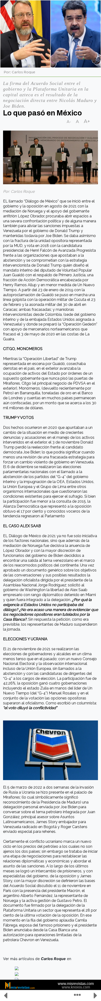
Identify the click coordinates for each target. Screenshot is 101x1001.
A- (69, 121)
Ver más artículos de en (37, 958)
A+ (87, 121)
